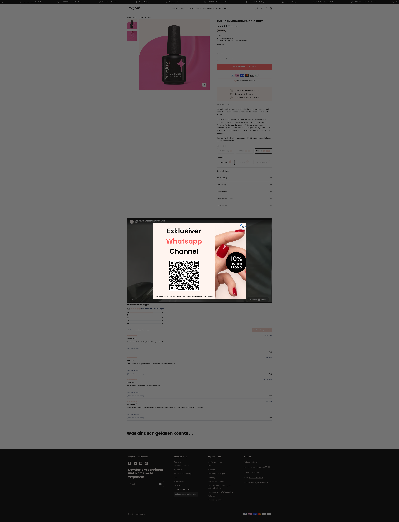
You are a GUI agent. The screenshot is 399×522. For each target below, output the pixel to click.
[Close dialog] (242, 226)
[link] (184, 275)
